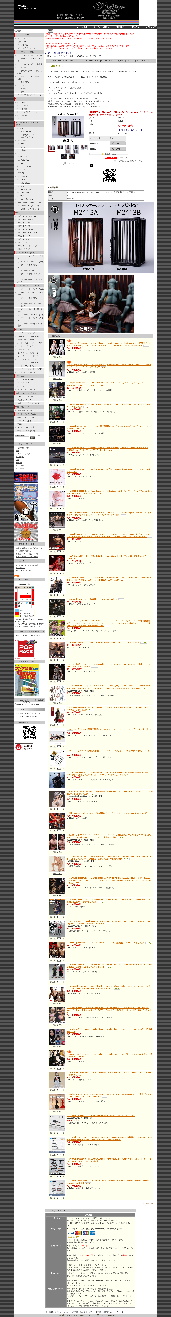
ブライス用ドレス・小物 (26, 48)
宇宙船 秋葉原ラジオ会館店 (27, 557)
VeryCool (21, 140)
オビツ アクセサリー (25, 249)
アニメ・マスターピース (26, 359)
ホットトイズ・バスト (26, 350)
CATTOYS (21, 180)
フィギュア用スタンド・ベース (29, 95)
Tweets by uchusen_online (27, 635)
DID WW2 (21, 102)
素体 (17, 451)
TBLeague (20, 457)
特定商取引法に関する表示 (82, 1312)
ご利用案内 (120, 27)
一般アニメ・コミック (26, 418)
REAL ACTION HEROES (27, 380)
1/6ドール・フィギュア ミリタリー (29, 60)
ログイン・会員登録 (101, 27)
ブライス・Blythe (22, 35)
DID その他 (22, 115)
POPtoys (21, 147)
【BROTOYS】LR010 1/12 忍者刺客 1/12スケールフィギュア (92, 599)
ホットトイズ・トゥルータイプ (29, 343)
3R (18, 119)
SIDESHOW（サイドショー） (28, 209)
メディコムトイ (21, 376)
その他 (21, 561)
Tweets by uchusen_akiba (27, 704)
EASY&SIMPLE (23, 160)
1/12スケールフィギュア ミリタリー (30, 257)
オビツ (18, 213)
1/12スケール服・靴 (25, 271)
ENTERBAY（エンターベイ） (28, 206)
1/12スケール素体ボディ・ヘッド (29, 266)
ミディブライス (23, 42)
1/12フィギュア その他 (25, 253)
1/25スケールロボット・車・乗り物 (29, 325)
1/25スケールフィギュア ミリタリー (30, 319)
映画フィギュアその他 (26, 431)
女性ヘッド (20, 469)
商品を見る (57, 357)
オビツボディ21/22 (25, 229)
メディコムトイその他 (26, 389)
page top (149, 1203)
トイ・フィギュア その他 (25, 414)
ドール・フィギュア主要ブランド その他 (28, 123)
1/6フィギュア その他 (24, 52)
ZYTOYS (20, 173)
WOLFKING (21, 170)
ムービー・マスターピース (27, 333)
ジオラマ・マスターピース (27, 363)
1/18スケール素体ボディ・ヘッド (29, 299)
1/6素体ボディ (23, 82)
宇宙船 (22, 6)
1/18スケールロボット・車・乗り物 (29, 310)
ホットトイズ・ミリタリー (27, 366)
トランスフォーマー (25, 397)
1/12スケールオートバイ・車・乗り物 (29, 281)
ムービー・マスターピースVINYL (30, 369)
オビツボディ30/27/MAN (27, 233)
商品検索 (17, 31)
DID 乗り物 (22, 109)
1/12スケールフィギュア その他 (30, 262)
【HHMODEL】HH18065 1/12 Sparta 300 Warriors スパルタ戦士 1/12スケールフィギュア (106, 943)
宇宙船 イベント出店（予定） (28, 554)
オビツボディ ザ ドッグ (27, 246)
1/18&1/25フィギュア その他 (27, 286)
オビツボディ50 (23, 239)
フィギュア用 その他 (25, 427)
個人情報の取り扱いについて (57, 1312)
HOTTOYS (19, 330)
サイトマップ (150, 27)
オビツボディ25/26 (25, 220)
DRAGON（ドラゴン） (25, 193)
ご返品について (124, 158)
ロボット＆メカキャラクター (26, 393)
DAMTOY (20, 128)
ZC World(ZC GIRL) (26, 199)
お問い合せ (135, 27)
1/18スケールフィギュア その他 (30, 289)
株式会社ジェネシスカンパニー (28, 714)
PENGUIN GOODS (24, 189)
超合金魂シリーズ (24, 400)
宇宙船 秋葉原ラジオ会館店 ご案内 (110, 1312)
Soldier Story (24, 131)
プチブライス (22, 45)
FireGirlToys (23, 183)
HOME (49, 56)
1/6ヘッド (21, 85)
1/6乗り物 (21, 89)
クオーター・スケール (26, 340)
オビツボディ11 (23, 236)
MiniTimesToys (24, 166)
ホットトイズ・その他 (26, 372)
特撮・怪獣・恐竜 (22, 407)
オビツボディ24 (23, 223)
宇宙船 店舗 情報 (27, 544)
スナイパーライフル (24, 454)
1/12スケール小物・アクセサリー (29, 275)
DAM (17, 460)
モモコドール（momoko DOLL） (30, 203)
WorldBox (21, 150)
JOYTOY (20, 196)
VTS (19, 153)
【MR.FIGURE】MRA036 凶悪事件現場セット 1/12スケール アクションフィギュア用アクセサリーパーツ (109, 729)
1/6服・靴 (21, 68)
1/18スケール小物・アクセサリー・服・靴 (29, 305)
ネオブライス (22, 38)
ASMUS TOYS (22, 157)
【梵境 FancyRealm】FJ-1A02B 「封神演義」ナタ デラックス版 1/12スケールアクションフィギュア (108, 813)
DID (17, 99)
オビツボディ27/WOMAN (26, 216)
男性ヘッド (20, 466)
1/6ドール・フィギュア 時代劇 (29, 64)
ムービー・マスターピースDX (28, 336)
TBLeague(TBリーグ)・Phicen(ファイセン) (27, 136)
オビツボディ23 (23, 226)
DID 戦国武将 (23, 106)
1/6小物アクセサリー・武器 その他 (29, 72)
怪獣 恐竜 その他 (24, 410)
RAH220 (20, 386)
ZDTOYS (20, 186)
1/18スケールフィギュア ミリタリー (30, 293)
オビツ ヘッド (23, 242)
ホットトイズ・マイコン (26, 346)
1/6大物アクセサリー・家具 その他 (29, 77)
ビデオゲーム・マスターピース (29, 353)
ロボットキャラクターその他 (28, 403)
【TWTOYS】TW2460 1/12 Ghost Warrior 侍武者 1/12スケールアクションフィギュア (103, 643)
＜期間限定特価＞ (23, 448)
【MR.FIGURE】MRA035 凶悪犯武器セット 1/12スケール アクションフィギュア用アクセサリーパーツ (108, 751)
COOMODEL (21, 144)
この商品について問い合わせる (130, 161)
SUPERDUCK (22, 176)
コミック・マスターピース (27, 356)
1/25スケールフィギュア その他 (30, 315)
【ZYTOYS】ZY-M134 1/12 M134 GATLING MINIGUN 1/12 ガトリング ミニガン (101, 1116)
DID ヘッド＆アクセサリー (28, 112)
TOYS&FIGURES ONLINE (27, 9)
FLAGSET (21, 163)
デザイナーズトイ (24, 421)
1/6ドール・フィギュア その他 (29, 55)
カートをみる (82, 27)
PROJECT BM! (23, 383)
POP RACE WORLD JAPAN (26, 717)
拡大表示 (70, 163)
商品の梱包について (24, 571)
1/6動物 (20, 92)
